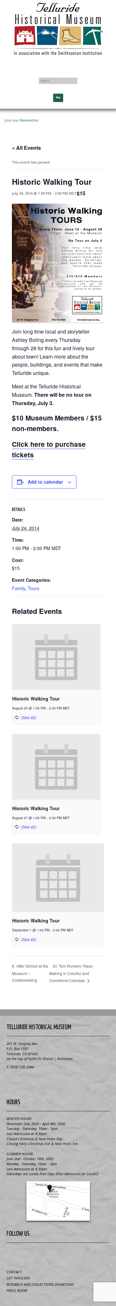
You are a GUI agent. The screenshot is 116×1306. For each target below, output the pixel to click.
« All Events (26, 147)
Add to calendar (45, 482)
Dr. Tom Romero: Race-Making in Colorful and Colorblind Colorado (71, 973)
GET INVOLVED (18, 1278)
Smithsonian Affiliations (58, 1082)
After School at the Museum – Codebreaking (30, 973)
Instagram (81, 1255)
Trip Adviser (66, 1255)
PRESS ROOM (16, 1290)
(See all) (28, 717)
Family (18, 588)
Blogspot (50, 1255)
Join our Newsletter (22, 120)
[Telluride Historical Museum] (58, 29)
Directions (65, 1058)
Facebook (58, 65)
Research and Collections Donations (40, 1284)
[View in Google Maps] (58, 1201)
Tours (33, 588)
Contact (14, 1271)
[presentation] (56, 657)
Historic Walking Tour (36, 698)
